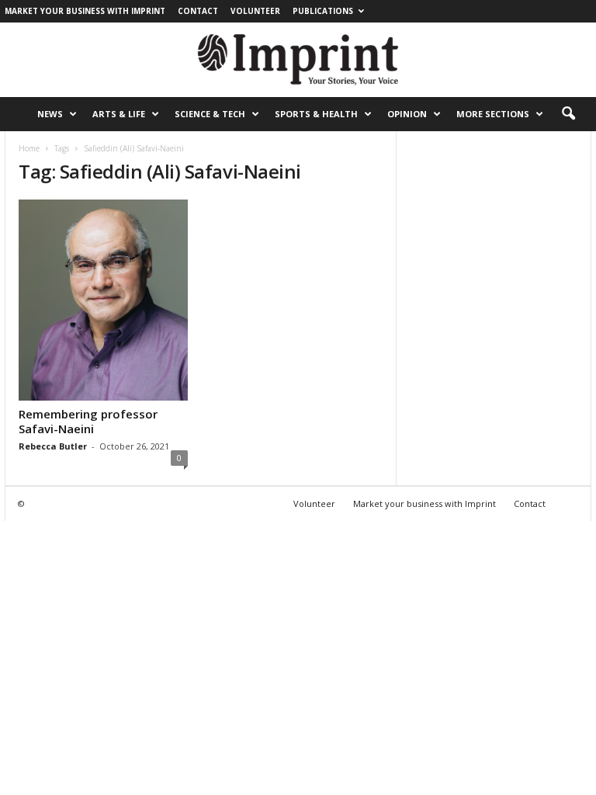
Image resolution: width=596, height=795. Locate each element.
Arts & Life (118, 114)
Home (29, 148)
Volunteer (255, 10)
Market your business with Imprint (85, 10)
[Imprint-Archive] (298, 60)
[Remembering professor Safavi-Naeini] (103, 300)
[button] (568, 114)
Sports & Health (316, 114)
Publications (323, 10)
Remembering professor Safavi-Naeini (88, 421)
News (50, 114)
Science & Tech (210, 114)
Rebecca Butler (53, 446)
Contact (198, 10)
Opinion (407, 114)
